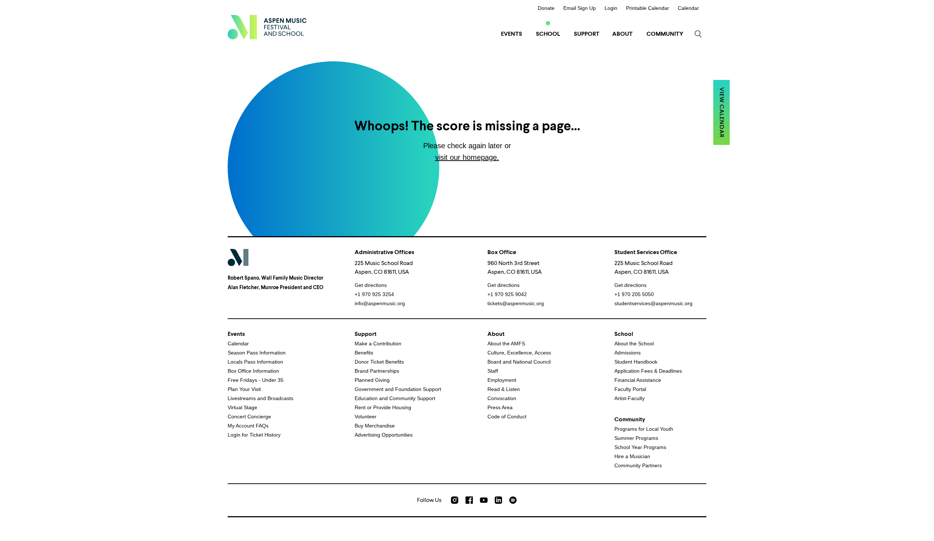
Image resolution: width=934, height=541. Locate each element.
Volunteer (366, 416)
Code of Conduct (506, 416)
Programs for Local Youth (643, 429)
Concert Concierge (249, 416)
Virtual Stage (242, 407)
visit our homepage (466, 157)
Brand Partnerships (377, 371)
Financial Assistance (637, 380)
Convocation (501, 398)
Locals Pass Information (255, 362)
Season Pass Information (257, 353)
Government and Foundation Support (398, 389)
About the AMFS (506, 343)
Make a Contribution (378, 343)
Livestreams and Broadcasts (260, 398)
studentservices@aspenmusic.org (653, 303)
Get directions (371, 285)
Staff (492, 371)
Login (611, 8)
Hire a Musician (632, 456)
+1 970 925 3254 (374, 294)
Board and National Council (519, 362)
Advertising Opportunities (384, 435)
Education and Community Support (395, 398)
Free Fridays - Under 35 (255, 380)
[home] (267, 27)
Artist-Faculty (629, 398)
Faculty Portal (630, 389)
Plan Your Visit (244, 389)
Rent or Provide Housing (383, 407)
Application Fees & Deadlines (648, 371)
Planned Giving (372, 380)
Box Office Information (253, 371)
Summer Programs (636, 438)
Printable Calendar (647, 8)
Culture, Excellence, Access (519, 353)
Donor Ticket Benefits (379, 362)
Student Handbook (635, 362)
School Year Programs (640, 447)
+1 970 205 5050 (634, 294)
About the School (634, 343)
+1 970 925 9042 (507, 294)
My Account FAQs (248, 426)
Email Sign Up (579, 8)
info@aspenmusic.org (380, 303)
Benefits (364, 353)
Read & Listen (503, 389)
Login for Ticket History (254, 435)
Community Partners (638, 465)
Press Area (500, 407)
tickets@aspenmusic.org (515, 303)
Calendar (688, 8)
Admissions (627, 353)
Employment (501, 380)
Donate (546, 8)
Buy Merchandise (375, 426)
